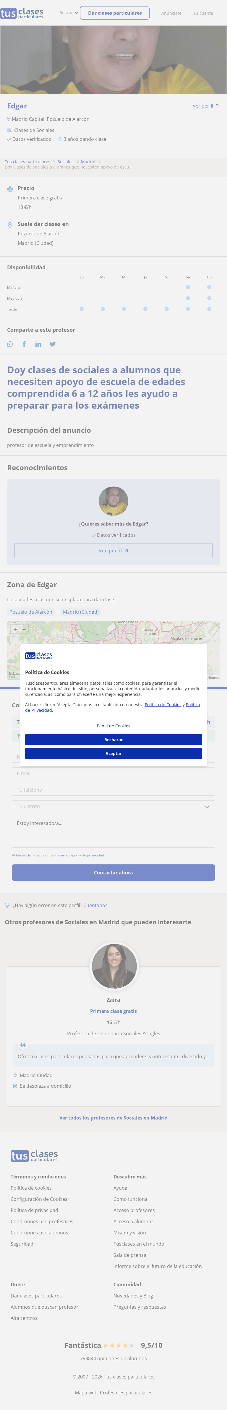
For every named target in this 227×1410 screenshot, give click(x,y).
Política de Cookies (163, 704)
